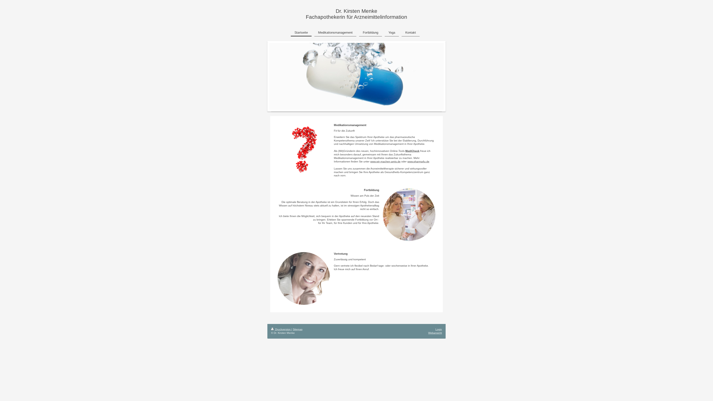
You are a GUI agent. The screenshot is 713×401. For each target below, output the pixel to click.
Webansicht (435, 332)
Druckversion (282, 329)
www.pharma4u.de (418, 161)
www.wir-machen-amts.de (385, 161)
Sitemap (297, 329)
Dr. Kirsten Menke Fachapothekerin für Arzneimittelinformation (356, 14)
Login (438, 329)
